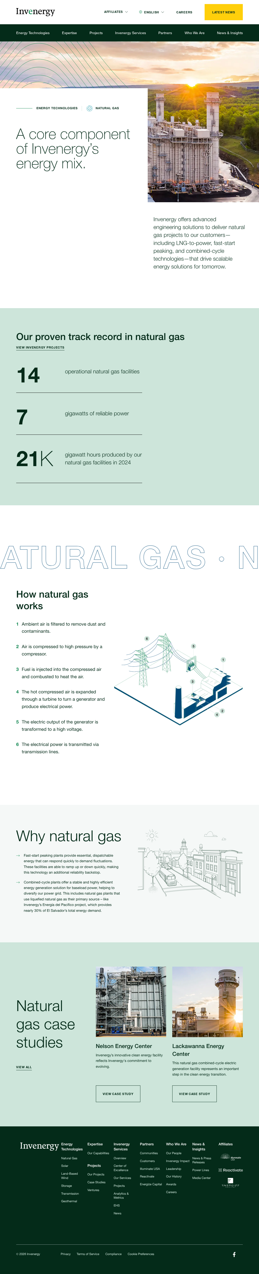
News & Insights (230, 33)
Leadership (173, 1169)
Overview (120, 1158)
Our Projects (96, 1174)
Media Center (201, 1178)
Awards (171, 1184)
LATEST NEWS (223, 12)
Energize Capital (151, 1184)
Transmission (70, 1194)
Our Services (122, 1178)
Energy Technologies (33, 33)
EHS (117, 1206)
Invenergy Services (130, 33)
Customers (147, 1161)
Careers (171, 1192)
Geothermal (69, 1201)
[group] (43, 348)
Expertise (69, 33)
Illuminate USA (150, 1169)
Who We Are (195, 33)
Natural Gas (69, 1158)
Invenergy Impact (177, 1161)
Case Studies (96, 1182)
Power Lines (200, 1170)
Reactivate (147, 1176)
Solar (64, 1166)
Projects (96, 33)
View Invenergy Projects (40, 347)
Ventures (93, 1190)
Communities (149, 1153)
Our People (173, 1153)
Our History (174, 1176)
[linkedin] (234, 1254)
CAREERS (184, 12)
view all (24, 1067)
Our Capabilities (98, 1153)
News (117, 1213)
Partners (165, 33)
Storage (66, 1186)
